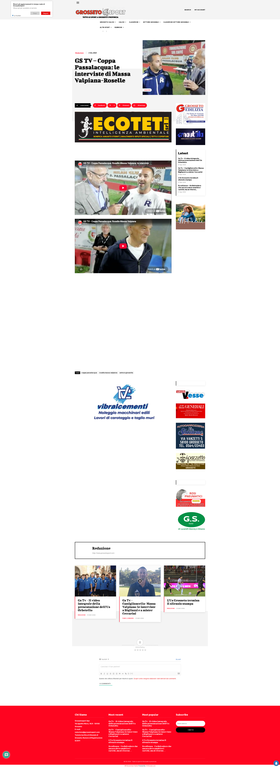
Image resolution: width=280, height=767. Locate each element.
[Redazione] (83, 550)
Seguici (45, 13)
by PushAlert (17, 15)
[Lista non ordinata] (116, 673)
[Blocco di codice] (122, 673)
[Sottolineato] (107, 673)
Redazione (79, 53)
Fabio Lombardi (128, 618)
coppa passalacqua (89, 373)
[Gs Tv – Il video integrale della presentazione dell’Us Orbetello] (95, 581)
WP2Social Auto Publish (131, 766)
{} (128, 673)
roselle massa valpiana (108, 373)
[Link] (125, 673)
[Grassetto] (101, 673)
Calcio (147, 90)
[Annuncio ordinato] (113, 673)
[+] (131, 673)
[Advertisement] (123, 304)
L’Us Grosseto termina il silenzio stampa (188, 178)
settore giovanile (126, 373)
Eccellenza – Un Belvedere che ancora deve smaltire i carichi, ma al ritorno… (189, 187)
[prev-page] (103, 31)
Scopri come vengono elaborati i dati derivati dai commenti (155, 678)
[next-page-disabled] (106, 31)
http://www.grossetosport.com (103, 553)
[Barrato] (110, 673)
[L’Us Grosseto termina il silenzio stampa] (184, 581)
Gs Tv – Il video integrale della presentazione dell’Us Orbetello (190, 160)
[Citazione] (119, 673)
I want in (190, 730)
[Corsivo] (104, 673)
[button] (187, 10)
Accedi (178, 659)
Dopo (35, 13)
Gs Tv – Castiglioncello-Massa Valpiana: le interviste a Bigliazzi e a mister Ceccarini (191, 170)
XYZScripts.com (151, 766)
